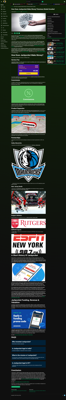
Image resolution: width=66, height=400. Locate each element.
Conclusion (49, 36)
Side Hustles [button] (5, 32)
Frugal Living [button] (5, 16)
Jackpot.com (21, 36)
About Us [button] (2, 36)
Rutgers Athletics (50, 28)
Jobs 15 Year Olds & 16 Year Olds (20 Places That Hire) (60, 57)
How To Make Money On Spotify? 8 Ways (22, 381)
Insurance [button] (4, 18)
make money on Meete (41, 51)
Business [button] (4, 11)
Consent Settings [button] (4, 46)
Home (12, 6)
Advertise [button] (2, 43)
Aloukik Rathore (24, 11)
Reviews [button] (4, 30)
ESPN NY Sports (50, 30)
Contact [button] (2, 38)
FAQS (48, 35)
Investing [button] (4, 20)
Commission (49, 20)
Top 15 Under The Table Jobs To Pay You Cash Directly (60, 52)
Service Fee (49, 18)
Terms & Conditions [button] (4, 41)
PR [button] (3, 27)
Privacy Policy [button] (3, 40)
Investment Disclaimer (16, 386)
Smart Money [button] (5, 34)
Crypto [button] (4, 6)
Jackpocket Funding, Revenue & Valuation (54, 33)
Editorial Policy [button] (3, 45)
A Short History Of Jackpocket (52, 31)
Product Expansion (50, 21)
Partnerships (49, 23)
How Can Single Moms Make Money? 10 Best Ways (24, 334)
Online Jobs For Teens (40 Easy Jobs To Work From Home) (60, 61)
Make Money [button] (5, 23)
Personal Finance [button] (6, 25)
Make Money (18, 11)
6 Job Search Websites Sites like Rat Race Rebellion (60, 48)
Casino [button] (4, 9)
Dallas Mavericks (50, 25)
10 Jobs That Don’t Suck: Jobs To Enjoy (59, 43)
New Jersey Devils (50, 26)
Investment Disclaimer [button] (4, 48)
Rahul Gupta (61, 45)
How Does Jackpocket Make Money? (53, 16)
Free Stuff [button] (4, 13)
